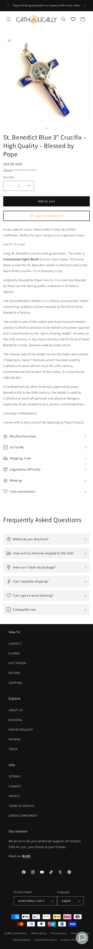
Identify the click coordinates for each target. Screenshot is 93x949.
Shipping (7, 170)
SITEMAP (15, 776)
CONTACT (15, 644)
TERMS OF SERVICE (21, 806)
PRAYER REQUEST (21, 730)
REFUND (14, 673)
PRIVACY (14, 796)
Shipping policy (22, 939)
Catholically (20, 932)
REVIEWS (15, 739)
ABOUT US (16, 710)
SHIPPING (15, 683)
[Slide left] (37, 128)
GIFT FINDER (17, 663)
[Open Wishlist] (73, 19)
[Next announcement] (85, 5)
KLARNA (14, 653)
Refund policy (39, 933)
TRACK (13, 749)
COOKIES (15, 786)
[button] (8, 19)
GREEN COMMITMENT (23, 816)
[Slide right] (56, 128)
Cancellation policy (46, 939)
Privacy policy (59, 933)
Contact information (72, 939)
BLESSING (15, 720)
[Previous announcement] (8, 5)
